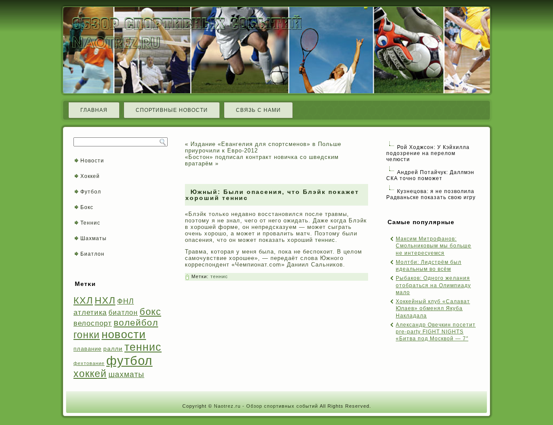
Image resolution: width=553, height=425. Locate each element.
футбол (129, 360)
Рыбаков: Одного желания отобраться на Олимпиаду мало (433, 285)
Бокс (86, 207)
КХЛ (83, 300)
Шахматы (93, 238)
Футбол (90, 192)
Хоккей (90, 176)
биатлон (123, 312)
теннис (143, 347)
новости (124, 334)
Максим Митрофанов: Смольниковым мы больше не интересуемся (433, 246)
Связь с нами (258, 110)
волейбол (136, 322)
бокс (150, 311)
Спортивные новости (172, 110)
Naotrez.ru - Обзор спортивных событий (266, 406)
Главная (94, 110)
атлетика (90, 312)
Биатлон (92, 254)
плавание (87, 349)
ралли (113, 348)
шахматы (126, 374)
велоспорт (92, 323)
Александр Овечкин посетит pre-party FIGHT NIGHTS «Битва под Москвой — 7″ (436, 332)
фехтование (89, 363)
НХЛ (105, 300)
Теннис (90, 223)
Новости (92, 161)
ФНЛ (125, 301)
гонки (86, 334)
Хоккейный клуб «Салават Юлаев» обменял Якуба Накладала (433, 308)
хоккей (90, 373)
